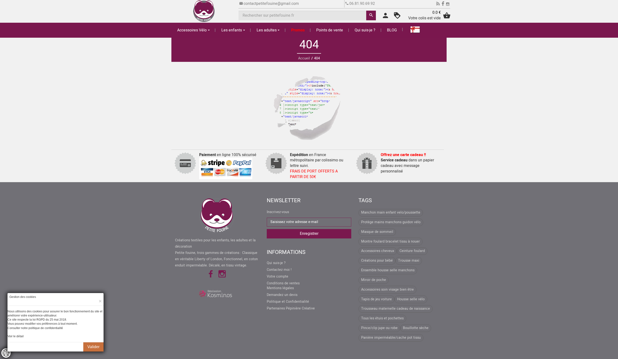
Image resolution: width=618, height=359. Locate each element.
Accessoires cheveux (377, 250)
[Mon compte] (385, 17)
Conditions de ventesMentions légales (283, 286)
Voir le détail (15, 336)
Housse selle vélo (411, 299)
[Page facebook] (443, 4)
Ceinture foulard (412, 250)
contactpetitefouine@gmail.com (271, 4)
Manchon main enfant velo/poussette (390, 212)
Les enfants (231, 30)
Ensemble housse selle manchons (387, 270)
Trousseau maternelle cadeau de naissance (395, 308)
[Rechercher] (371, 15)
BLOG (392, 30)
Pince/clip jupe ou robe (379, 327)
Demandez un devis (282, 295)
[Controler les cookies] (6, 353)
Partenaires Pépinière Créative (291, 308)
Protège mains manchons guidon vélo (391, 222)
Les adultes (267, 30)
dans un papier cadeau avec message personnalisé (407, 163)
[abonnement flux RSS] (438, 4)
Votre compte (277, 276)
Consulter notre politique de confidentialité (35, 328)
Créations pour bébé (377, 260)
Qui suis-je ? (365, 30)
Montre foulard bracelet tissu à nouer (390, 241)
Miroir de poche (373, 279)
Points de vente (329, 30)
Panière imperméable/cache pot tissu (391, 337)
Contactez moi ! (279, 269)
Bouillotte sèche (415, 327)
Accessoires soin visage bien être (387, 289)
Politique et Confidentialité (288, 301)
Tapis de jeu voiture (376, 299)
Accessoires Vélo (192, 30)
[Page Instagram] (447, 4)
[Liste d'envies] (397, 17)
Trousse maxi (408, 260)
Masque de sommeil (377, 231)
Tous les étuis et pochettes (382, 318)
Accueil (304, 58)
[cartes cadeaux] (412, 29)
